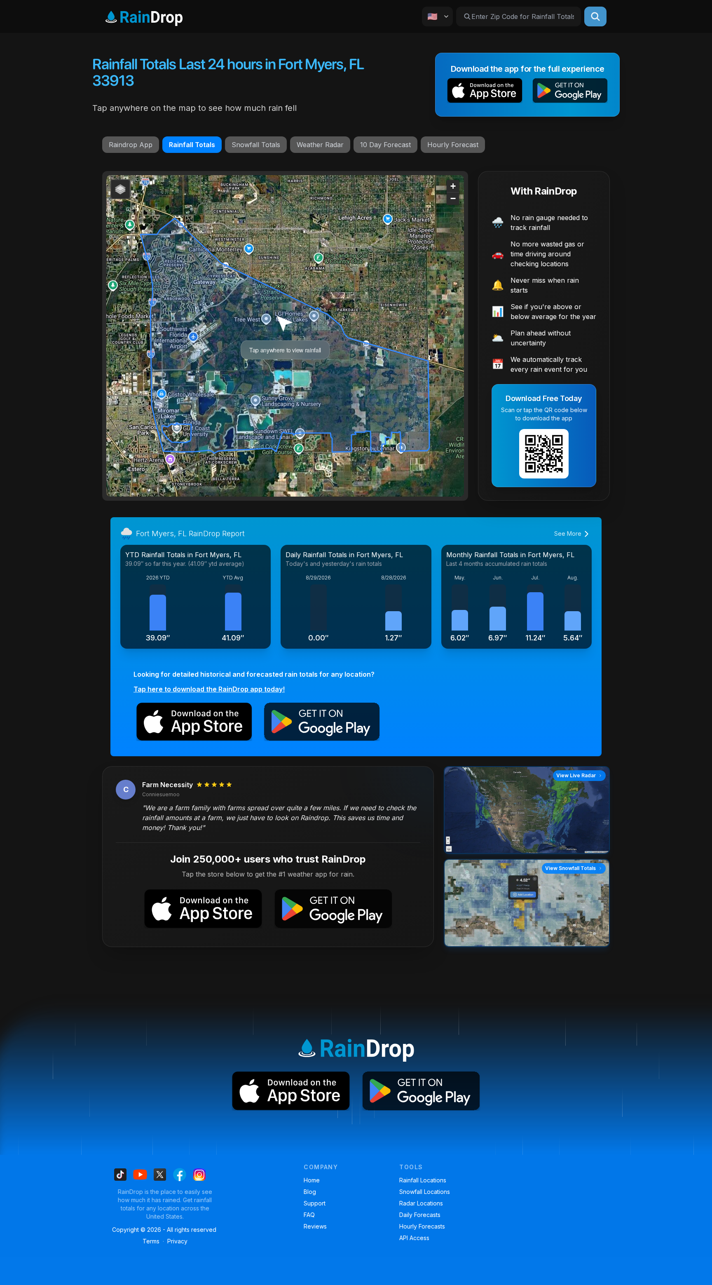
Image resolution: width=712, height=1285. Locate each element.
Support (315, 1203)
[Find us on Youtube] (140, 1174)
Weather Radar (320, 145)
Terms (151, 1241)
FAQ (309, 1214)
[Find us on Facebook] (179, 1174)
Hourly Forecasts (422, 1226)
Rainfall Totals (192, 145)
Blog (310, 1191)
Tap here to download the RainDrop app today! (209, 689)
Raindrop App (130, 145)
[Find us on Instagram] (199, 1174)
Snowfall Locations (424, 1191)
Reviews (315, 1226)
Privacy (177, 1241)
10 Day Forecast (385, 145)
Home (312, 1180)
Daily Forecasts (419, 1214)
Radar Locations (421, 1203)
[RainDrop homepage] (144, 16)
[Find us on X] (160, 1174)
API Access (414, 1237)
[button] (484, 92)
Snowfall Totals (256, 145)
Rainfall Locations (422, 1180)
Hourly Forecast (452, 145)
